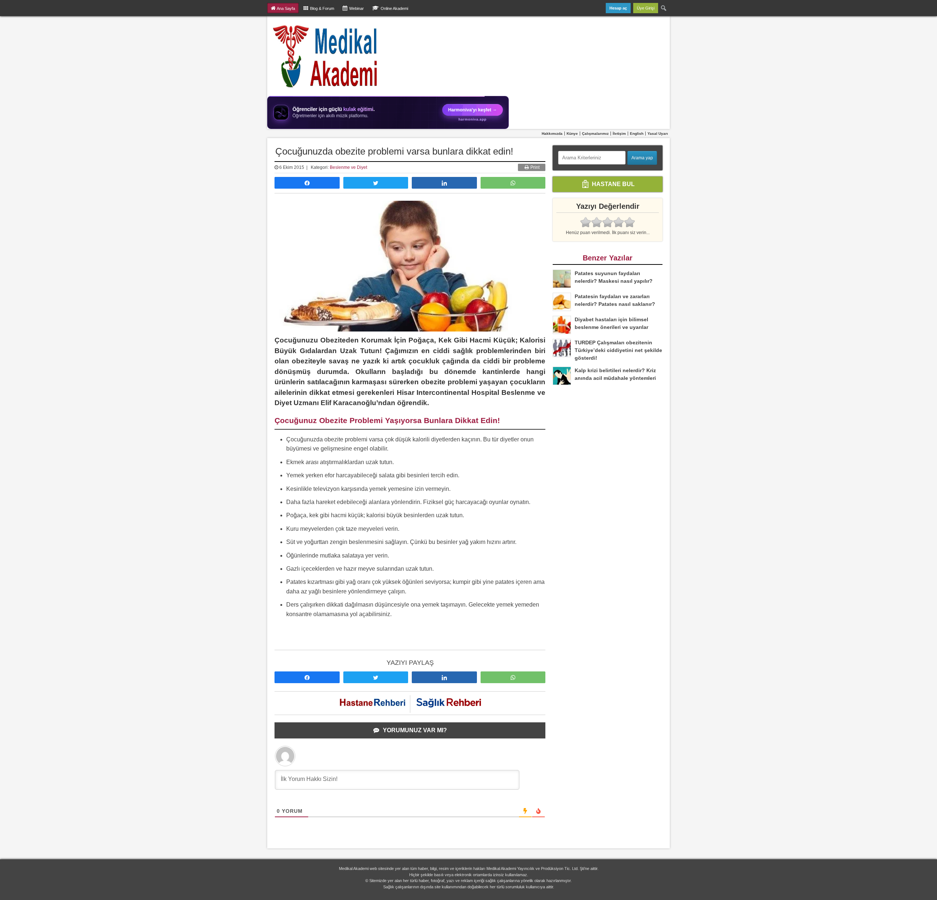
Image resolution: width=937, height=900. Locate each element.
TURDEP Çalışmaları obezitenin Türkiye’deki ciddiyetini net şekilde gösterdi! (618, 350)
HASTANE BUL (612, 184)
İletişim (619, 134)
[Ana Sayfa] (325, 56)
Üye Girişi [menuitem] (645, 8)
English (636, 134)
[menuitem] (664, 8)
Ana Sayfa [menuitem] (286, 8)
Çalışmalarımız (595, 134)
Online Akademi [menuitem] (394, 8)
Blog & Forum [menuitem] (322, 8)
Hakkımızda (552, 134)
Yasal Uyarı (657, 134)
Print (534, 167)
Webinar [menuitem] (356, 8)
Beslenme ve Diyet (348, 167)
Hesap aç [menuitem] (618, 8)
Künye (572, 134)
